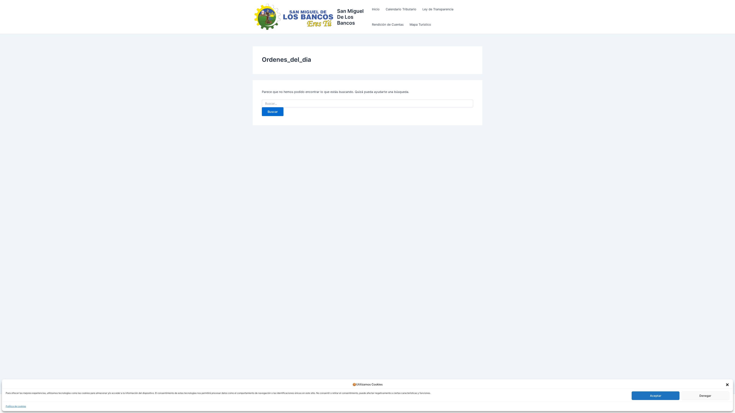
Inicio (376, 9)
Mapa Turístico (420, 24)
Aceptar (655, 396)
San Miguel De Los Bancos (350, 17)
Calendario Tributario (401, 9)
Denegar (705, 396)
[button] (727, 385)
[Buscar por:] (367, 103)
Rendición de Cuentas (387, 24)
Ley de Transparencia (437, 9)
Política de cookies (16, 406)
